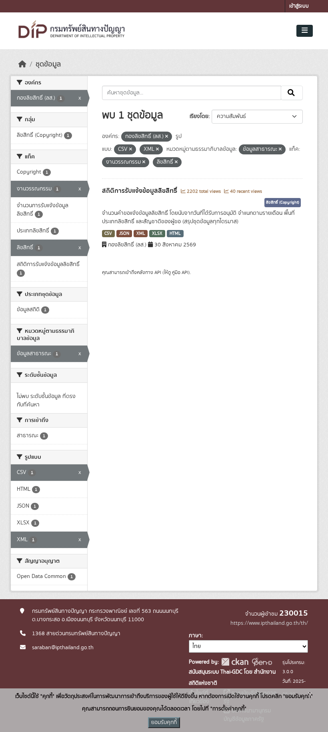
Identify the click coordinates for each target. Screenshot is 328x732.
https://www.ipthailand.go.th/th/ (269, 623)
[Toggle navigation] (304, 31)
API (157, 272)
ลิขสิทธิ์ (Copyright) (282, 202)
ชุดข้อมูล (48, 64)
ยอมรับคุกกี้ (164, 722)
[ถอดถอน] (166, 137)
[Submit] (292, 93)
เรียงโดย (199, 116)
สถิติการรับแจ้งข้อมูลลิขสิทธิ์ (140, 191)
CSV (108, 233)
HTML (175, 233)
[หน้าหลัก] (22, 64)
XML (140, 233)
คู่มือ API (180, 272)
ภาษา (195, 636)
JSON (124, 233)
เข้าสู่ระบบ (299, 6)
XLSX (157, 233)
